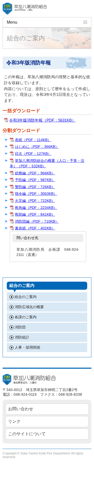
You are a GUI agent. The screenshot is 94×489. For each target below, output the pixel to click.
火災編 (35, 201)
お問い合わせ (20, 409)
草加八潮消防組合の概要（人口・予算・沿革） (47, 163)
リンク (14, 421)
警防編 (35, 187)
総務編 (35, 173)
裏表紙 (35, 228)
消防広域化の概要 (29, 307)
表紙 (33, 140)
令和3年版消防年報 (42, 120)
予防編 (35, 180)
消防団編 (37, 221)
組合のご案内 (26, 297)
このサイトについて (27, 434)
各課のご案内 (26, 317)
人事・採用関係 (27, 347)
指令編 (36, 193)
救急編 (36, 208)
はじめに (37, 146)
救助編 (35, 214)
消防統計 (22, 337)
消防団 (20, 327)
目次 (33, 153)
